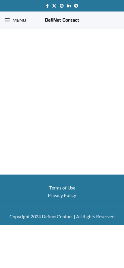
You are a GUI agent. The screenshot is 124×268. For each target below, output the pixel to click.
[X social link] (54, 5)
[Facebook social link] (47, 5)
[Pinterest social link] (61, 5)
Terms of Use (62, 187)
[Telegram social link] (76, 5)
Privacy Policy (62, 195)
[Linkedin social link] (68, 5)
